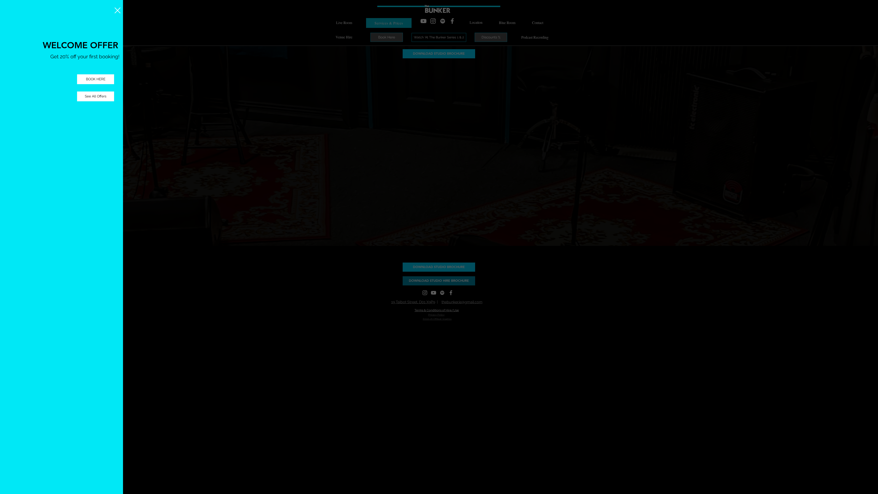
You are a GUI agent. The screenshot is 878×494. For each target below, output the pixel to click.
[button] (117, 10)
